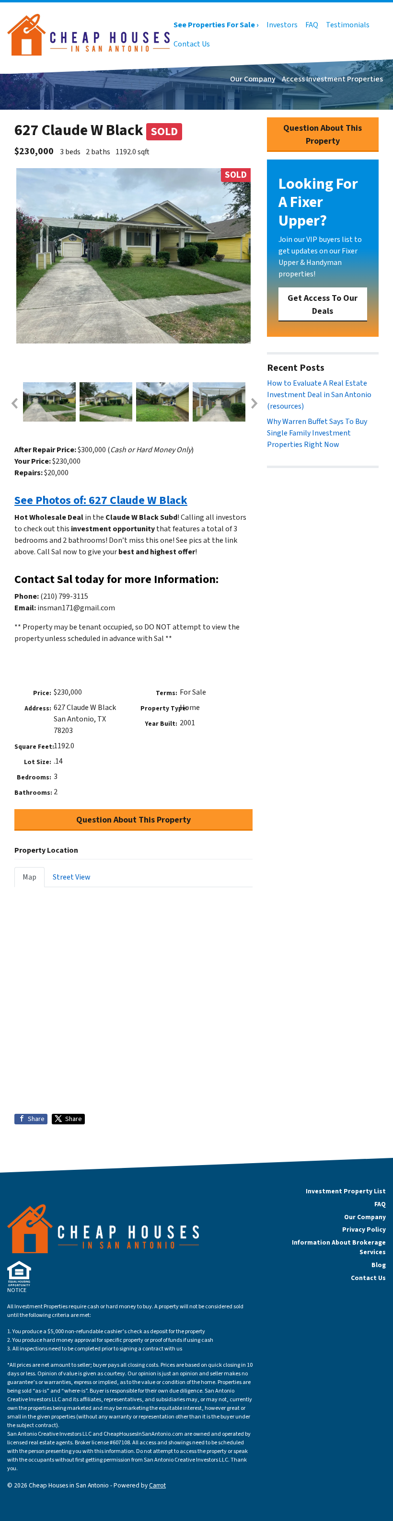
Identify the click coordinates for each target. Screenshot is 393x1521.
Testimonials (348, 25)
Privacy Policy (364, 1229)
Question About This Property (133, 820)
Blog (378, 1264)
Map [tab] (29, 877)
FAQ (311, 25)
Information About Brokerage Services (339, 1247)
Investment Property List (346, 1191)
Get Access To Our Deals (323, 304)
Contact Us (191, 44)
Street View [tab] (72, 877)
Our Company (253, 79)
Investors (282, 25)
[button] (14, 403)
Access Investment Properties (332, 79)
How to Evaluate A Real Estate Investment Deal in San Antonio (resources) (319, 395)
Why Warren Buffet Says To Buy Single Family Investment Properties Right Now (317, 433)
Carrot (157, 1485)
